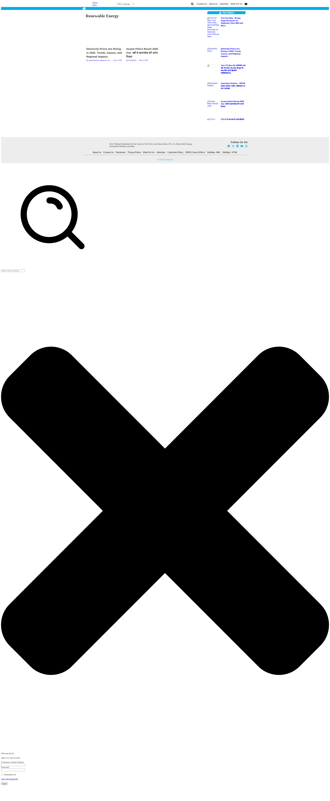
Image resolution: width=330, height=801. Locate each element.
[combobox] (13, 270)
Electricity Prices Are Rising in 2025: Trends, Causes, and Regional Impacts (104, 52)
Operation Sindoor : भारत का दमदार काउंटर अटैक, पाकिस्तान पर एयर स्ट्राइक (233, 85)
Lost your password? (9, 779)
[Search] (52, 268)
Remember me (10, 775)
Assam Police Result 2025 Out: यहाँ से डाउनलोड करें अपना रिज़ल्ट (142, 52)
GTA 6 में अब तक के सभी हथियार (232, 119)
